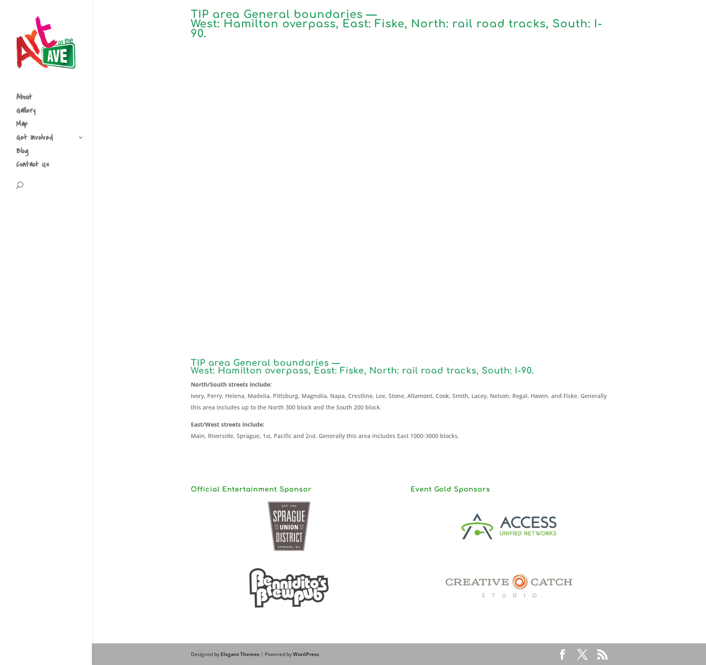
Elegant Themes (240, 654)
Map (22, 125)
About (24, 98)
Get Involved (34, 138)
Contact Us (32, 165)
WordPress (306, 654)
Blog (22, 152)
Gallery (26, 111)
